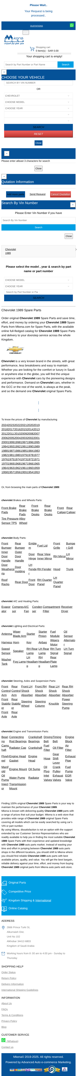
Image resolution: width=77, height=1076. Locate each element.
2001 (36, 438)
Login (51, 33)
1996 (30, 442)
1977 (36, 455)
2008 (30, 433)
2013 (36, 429)
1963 (11, 468)
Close (38, 143)
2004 (17, 438)
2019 (36, 425)
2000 (4, 442)
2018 (4, 429)
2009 (24, 433)
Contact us (7, 1047)
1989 (8, 253)
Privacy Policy (9, 1021)
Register (39, 33)
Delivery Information (12, 984)
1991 (24, 446)
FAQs (4, 1009)
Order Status (8, 972)
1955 (24, 472)
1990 (30, 446)
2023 (11, 425)
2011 (11, 433)
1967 (24, 463)
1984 (30, 450)
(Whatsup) (11, 1041)
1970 (4, 463)
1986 (17, 450)
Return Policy (8, 978)
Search (65, 64)
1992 (17, 446)
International (43, 900)
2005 (11, 438)
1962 (17, 468)
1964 (4, 468)
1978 (30, 455)
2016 (17, 429)
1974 (17, 459)
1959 (36, 468)
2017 (11, 429)
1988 (4, 450)
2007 (36, 433)
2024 (4, 425)
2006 (4, 438)
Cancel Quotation (60, 194)
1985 (24, 450)
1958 (4, 472)
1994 (4, 446)
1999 (11, 442)
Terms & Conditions (12, 1015)
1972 (30, 459)
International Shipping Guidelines (19, 990)
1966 (30, 463)
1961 (24, 468)
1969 (11, 463)
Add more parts (15, 194)
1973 (24, 459)
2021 (24, 425)
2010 (17, 433)
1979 (24, 455)
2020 (30, 425)
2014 (30, 429)
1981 (11, 455)
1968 (17, 463)
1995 (36, 442)
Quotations (36, 26)
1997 (24, 442)
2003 (24, 438)
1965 (36, 463)
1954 (30, 472)
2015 (24, 429)
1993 (11, 446)
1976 (4, 459)
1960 (30, 468)
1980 (17, 455)
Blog (3, 1026)
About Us (6, 1003)
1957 (11, 472)
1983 (36, 450)
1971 (36, 459)
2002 (30, 438)
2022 (17, 425)
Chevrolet (10, 249)
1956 (17, 472)
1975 (11, 459)
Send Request (37, 194)
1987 (11, 450)
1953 (36, 472)
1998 (17, 442)
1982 (4, 455)
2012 (4, 433)
